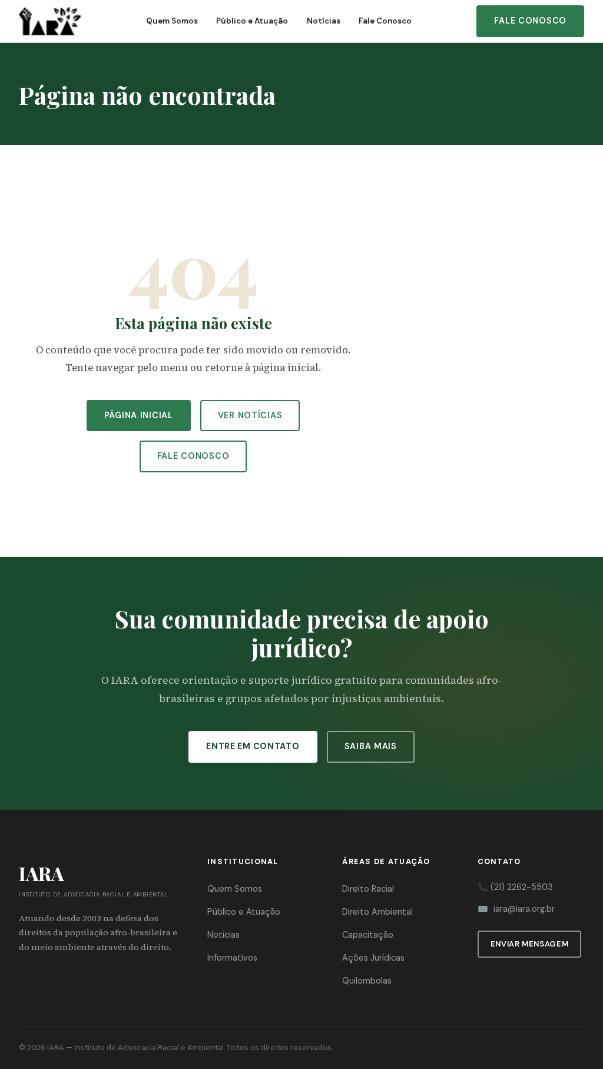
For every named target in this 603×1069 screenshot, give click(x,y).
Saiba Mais (370, 746)
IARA (55, 1047)
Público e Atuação (252, 21)
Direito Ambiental (377, 911)
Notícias (323, 21)
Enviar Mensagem (530, 944)
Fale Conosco (385, 21)
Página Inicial (138, 415)
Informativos (232, 957)
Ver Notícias (250, 415)
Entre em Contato (253, 746)
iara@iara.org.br (524, 908)
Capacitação (367, 934)
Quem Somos (172, 21)
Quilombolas (367, 980)
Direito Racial (368, 888)
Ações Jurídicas (373, 957)
